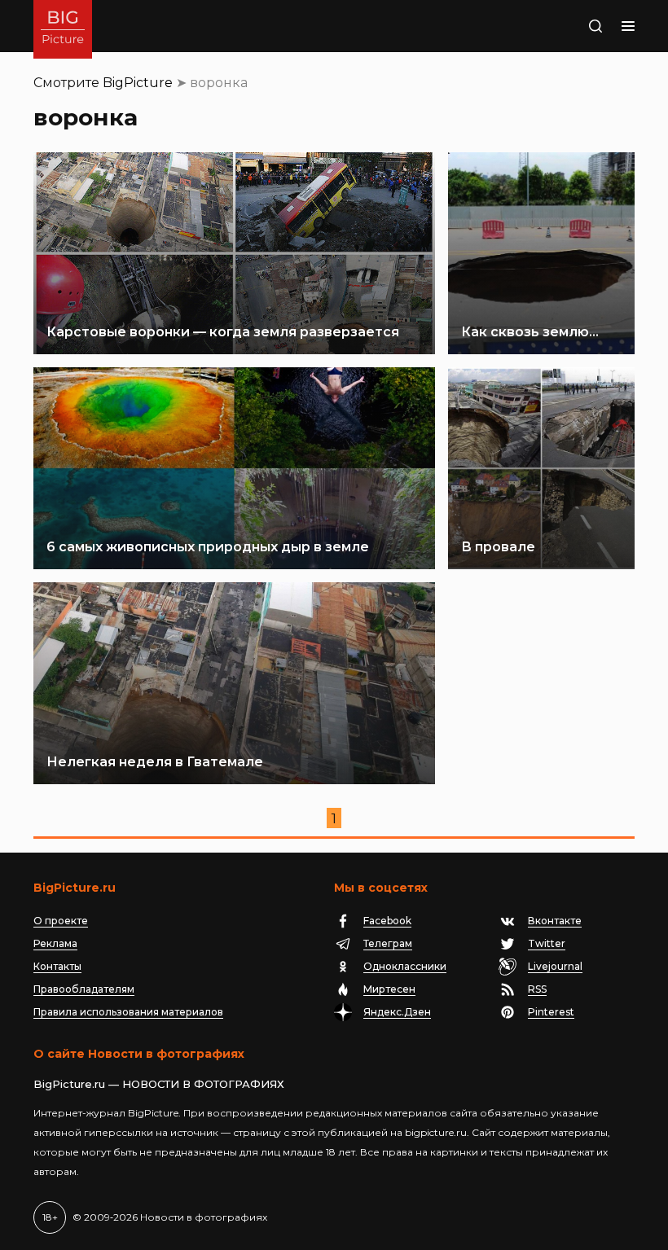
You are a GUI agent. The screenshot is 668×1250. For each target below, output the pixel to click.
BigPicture (138, 82)
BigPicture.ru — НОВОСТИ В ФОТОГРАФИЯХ (158, 1083)
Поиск (575, 26)
